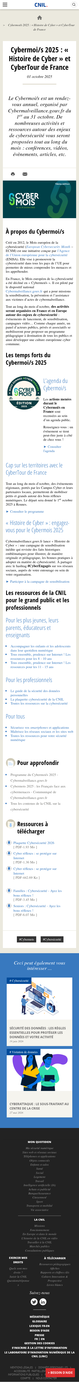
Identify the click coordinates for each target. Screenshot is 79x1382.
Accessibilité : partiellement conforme (39, 1371)
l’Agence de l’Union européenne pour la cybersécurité (38, 252)
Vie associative (40, 1210)
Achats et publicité (40, 1189)
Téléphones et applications (39, 1156)
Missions (39, 1226)
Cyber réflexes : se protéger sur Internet (35, 855)
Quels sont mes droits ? (18, 1270)
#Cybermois (26, 939)
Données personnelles (53, 1367)
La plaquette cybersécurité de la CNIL (37, 699)
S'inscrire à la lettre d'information (39, 1348)
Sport (39, 1201)
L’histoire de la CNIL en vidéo (39, 1238)
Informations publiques (23, 1374)
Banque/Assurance (39, 1193)
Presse (39, 1335)
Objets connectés (39, 1160)
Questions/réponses (18, 1282)
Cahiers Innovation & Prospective (55, 1278)
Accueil (39, 17)
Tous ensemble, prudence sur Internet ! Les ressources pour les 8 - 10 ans (41, 656)
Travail (39, 1181)
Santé (39, 1168)
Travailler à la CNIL (39, 1242)
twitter (34, 1301)
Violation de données (25, 1052)
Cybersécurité (20, 981)
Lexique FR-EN (39, 1326)
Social (39, 1173)
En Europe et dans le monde (40, 1234)
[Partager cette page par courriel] (25, 174)
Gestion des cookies (39, 1343)
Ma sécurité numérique (39, 1148)
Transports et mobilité (39, 1205)
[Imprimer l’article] (13, 174)
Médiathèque (39, 1316)
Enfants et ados (39, 1164)
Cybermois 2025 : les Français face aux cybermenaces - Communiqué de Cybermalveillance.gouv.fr (38, 792)
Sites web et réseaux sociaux (39, 1152)
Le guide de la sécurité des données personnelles (35, 692)
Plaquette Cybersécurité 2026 (33, 842)
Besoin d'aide (61, 1372)
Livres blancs (55, 1285)
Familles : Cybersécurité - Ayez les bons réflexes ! (37, 893)
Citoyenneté (39, 1197)
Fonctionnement (39, 1230)
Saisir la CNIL (18, 1276)
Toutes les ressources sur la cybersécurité (39, 703)
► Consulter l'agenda (52, 448)
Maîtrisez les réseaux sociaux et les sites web (42, 731)
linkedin (43, 1301)
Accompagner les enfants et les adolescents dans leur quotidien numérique (41, 648)
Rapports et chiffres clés (54, 1272)
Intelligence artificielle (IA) (40, 1185)
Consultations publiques (39, 1250)
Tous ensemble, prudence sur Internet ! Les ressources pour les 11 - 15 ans (41, 664)
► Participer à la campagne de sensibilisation (37, 581)
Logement (39, 1177)
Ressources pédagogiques (54, 1264)
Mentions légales (21, 1367)
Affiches (54, 1268)
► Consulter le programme (25, 511)
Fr (36, 1339)
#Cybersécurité (52, 939)
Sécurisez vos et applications (40, 727)
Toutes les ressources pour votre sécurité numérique (39, 737)
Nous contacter (46, 1378)
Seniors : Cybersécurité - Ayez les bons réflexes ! (36, 908)
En (43, 1339)
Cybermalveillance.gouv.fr (24, 291)
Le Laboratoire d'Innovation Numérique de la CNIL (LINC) (39, 1354)
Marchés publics (39, 1246)
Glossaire (39, 1321)
